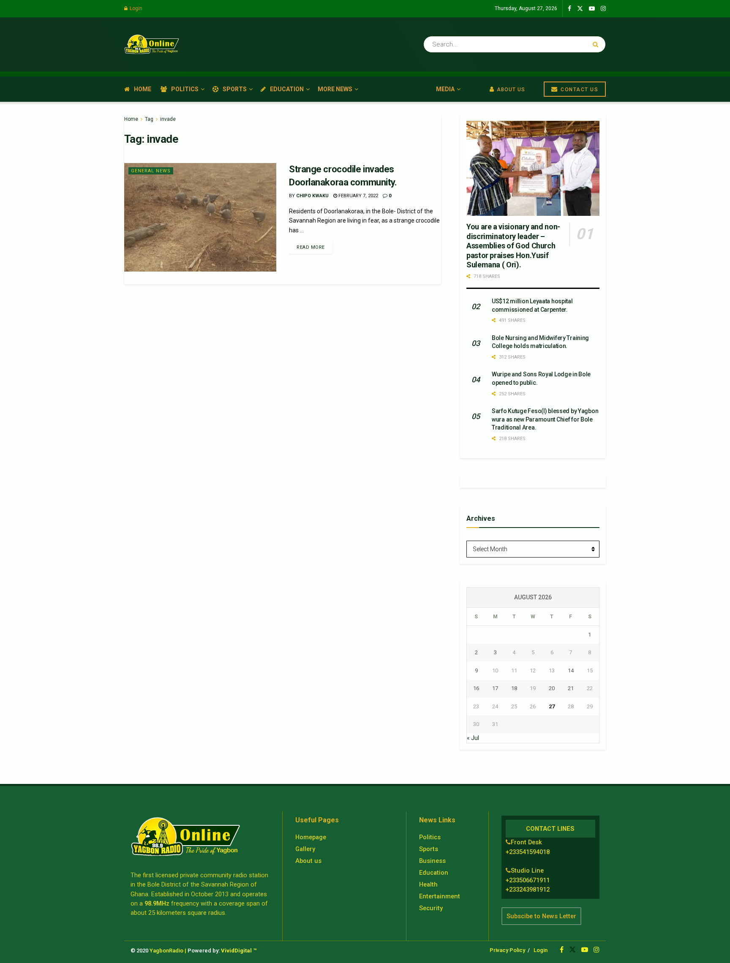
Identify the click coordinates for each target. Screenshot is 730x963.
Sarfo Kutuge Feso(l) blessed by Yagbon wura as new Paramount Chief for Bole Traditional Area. (545, 419)
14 (571, 670)
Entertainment (439, 896)
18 (514, 688)
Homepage (310, 837)
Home (142, 89)
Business (432, 861)
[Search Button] (597, 44)
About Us (510, 89)
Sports (235, 89)
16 (476, 688)
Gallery (305, 849)
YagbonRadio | (168, 950)
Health (428, 884)
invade (168, 119)
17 (495, 688)
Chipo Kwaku (312, 196)
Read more (311, 247)
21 (571, 688)
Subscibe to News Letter (541, 916)
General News (151, 171)
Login (135, 8)
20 (552, 688)
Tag (149, 119)
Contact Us (579, 89)
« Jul (473, 737)
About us (308, 861)
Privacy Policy (507, 950)
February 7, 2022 (357, 196)
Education (287, 89)
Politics (185, 89)
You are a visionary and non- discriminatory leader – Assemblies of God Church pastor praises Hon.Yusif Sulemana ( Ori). (513, 245)
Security (431, 908)
